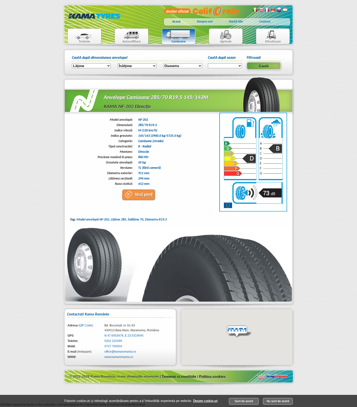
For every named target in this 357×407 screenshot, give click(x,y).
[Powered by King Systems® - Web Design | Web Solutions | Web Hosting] (272, 376)
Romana (255, 10)
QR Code (85, 325)
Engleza (261, 10)
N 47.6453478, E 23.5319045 (124, 335)
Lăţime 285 (118, 219)
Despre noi (204, 22)
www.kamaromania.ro (118, 357)
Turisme (79, 36)
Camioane (174, 36)
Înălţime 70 (135, 219)
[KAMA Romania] (94, 22)
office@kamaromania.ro (120, 351)
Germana (273, 10)
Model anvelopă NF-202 (92, 219)
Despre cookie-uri (205, 401)
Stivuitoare (268, 36)
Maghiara (285, 10)
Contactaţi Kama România (88, 314)
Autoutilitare (128, 36)
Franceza (267, 10)
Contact (265, 22)
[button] (239, 332)
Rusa (279, 10)
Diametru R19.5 (156, 219)
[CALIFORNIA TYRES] (201, 15)
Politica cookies (212, 376)
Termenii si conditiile (179, 376)
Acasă (176, 22)
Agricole (220, 36)
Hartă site (236, 22)
